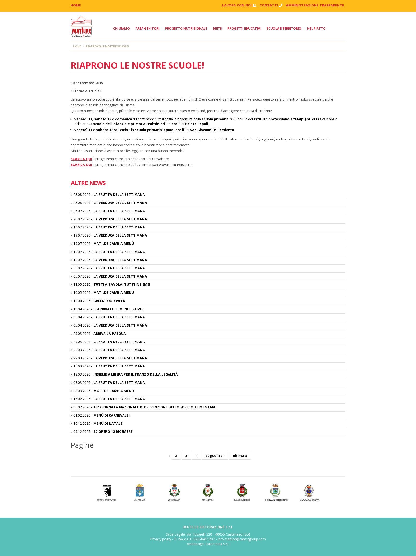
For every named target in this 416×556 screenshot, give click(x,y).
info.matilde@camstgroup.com (242, 539)
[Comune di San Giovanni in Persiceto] (276, 492)
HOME (76, 5)
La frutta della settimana (119, 194)
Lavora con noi (237, 5)
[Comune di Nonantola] (208, 492)
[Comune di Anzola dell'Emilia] (106, 492)
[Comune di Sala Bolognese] (242, 492)
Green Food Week (109, 300)
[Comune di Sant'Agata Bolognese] (309, 492)
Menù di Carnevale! (111, 415)
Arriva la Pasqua (109, 333)
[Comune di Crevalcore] (174, 492)
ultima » (240, 455)
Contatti (269, 5)
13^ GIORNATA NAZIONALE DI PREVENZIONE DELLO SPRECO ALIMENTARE (154, 407)
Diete (217, 28)
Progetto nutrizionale (186, 28)
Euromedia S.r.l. (217, 544)
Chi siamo (121, 28)
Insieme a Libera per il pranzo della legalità (135, 374)
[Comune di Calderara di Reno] (140, 492)
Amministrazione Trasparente (315, 5)
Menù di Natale (108, 423)
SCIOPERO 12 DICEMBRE (113, 431)
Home (77, 46)
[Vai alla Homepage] (82, 27)
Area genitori (147, 28)
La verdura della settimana (120, 202)
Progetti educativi (244, 28)
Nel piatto (316, 28)
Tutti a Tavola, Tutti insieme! (121, 284)
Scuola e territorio (283, 28)
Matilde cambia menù (113, 243)
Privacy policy (160, 539)
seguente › (215, 455)
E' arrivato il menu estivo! (118, 309)
